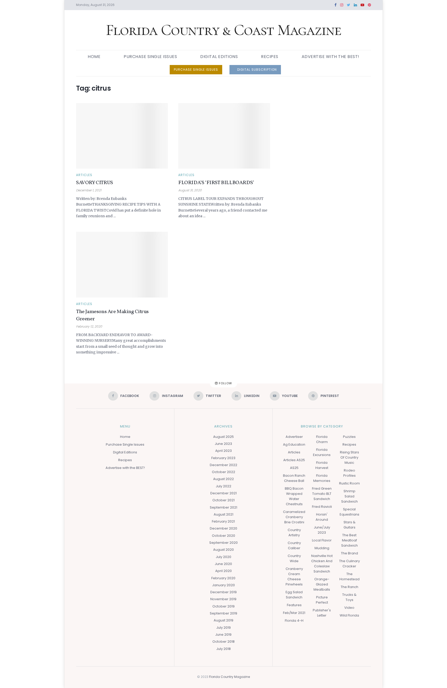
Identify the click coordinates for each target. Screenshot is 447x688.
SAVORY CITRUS (94, 182)
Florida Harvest (321, 465)
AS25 (294, 467)
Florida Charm (322, 439)
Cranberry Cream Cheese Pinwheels (294, 576)
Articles (84, 175)
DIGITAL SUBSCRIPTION (256, 69)
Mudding (322, 548)
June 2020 (223, 563)
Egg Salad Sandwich (294, 595)
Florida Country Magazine (229, 677)
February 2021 (223, 521)
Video (349, 607)
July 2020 (223, 556)
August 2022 (223, 478)
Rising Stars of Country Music (349, 457)
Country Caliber (294, 545)
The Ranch (349, 586)
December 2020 (223, 528)
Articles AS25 (294, 460)
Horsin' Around (322, 517)
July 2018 (223, 648)
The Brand (349, 553)
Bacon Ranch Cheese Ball (294, 478)
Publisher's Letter (322, 613)
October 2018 (223, 641)
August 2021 (223, 514)
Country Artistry (294, 532)
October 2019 (223, 606)
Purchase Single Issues (150, 57)
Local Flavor (322, 540)
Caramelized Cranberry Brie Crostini (294, 517)
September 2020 (223, 542)
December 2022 (223, 464)
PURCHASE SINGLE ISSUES (196, 69)
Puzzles (349, 436)
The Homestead (349, 576)
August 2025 (223, 436)
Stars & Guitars (349, 525)
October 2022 (223, 471)
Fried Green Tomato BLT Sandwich (322, 493)
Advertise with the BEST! (330, 57)
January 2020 (223, 585)
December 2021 (223, 493)
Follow (225, 383)
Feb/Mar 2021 (294, 612)
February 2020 (223, 578)
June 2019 (223, 634)
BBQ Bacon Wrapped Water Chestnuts (294, 496)
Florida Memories (321, 478)
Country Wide (294, 558)
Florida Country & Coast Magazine (223, 30)
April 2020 (223, 570)
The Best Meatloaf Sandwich (349, 540)
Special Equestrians (349, 512)
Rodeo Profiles (349, 473)
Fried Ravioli (322, 506)
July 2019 (223, 627)
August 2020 (223, 549)
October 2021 (223, 500)
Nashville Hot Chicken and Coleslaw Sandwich (322, 563)
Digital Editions (219, 57)
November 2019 (223, 599)
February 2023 (223, 457)
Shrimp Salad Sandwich (349, 496)
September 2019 (223, 613)
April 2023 (223, 450)
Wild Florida (349, 615)
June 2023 (223, 443)
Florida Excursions (322, 452)
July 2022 (223, 486)
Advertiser (294, 436)
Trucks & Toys (349, 597)
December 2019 (223, 592)
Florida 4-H (294, 620)
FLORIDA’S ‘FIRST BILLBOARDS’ (216, 182)
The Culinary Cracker (349, 564)
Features (294, 605)
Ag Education (294, 444)
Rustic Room (349, 483)
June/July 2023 (322, 530)
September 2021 (223, 507)
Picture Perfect (322, 600)
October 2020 (223, 535)
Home (94, 57)
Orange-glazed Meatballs (322, 584)
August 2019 (223, 620)
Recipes (269, 57)
